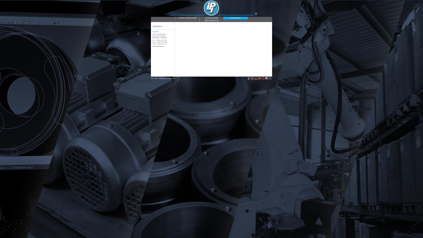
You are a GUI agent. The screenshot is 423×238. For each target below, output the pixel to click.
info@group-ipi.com (161, 44)
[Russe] (267, 78)
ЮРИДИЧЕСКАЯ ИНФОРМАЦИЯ (167, 78)
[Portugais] (270, 78)
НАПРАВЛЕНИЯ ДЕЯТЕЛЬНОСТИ (211, 19)
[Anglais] (252, 78)
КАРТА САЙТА (154, 78)
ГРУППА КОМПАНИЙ (187, 18)
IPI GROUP (155, 31)
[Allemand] (256, 78)
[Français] (249, 78)
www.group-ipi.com (158, 46)
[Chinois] (263, 78)
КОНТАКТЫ (236, 18)
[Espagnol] (260, 78)
